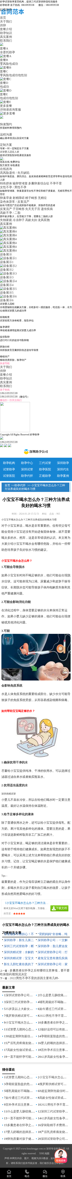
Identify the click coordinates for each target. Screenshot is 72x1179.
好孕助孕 (6, 9)
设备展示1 (7, 262)
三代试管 (45, 463)
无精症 (42, 197)
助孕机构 (9, 463)
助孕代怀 (27, 475)
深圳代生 (63, 469)
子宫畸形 (19, 209)
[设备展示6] (8, 296)
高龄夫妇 (31, 220)
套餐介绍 (6, 29)
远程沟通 (6, 134)
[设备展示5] (8, 288)
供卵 (3, 25)
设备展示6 (7, 300)
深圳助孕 (63, 463)
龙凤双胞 (44, 220)
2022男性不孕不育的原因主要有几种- (34, 978)
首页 (3, 17)
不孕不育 (56, 183)
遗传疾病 (47, 209)
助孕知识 (6, 33)
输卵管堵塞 (20, 183)
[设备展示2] (8, 265)
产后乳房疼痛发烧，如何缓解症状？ (31, 1043)
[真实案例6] (8, 227)
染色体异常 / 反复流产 (15, 201)
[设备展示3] (8, 273)
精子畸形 (31, 197)
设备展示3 (7, 277)
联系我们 (6, 40)
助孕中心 (27, 463)
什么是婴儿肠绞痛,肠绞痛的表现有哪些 (33, 1111)
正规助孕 (45, 475)
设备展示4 (7, 285)
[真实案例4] (8, 231)
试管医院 (9, 475)
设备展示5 (7, 292)
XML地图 (44, 1153)
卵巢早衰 (6, 197)
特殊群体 (6, 183)
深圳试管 (27, 469)
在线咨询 (6, 169)
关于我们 (6, 21)
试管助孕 (9, 469)
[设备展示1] (8, 258)
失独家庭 (6, 220)
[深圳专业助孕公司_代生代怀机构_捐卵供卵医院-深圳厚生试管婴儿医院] (36, 453)
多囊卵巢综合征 (38, 183)
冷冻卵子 (19, 220)
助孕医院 (45, 469)
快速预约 (6, 124)
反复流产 (6, 209)
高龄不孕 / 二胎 (10, 212)
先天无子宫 (32, 209)
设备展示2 (7, 269)
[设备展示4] (8, 281)
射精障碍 (19, 197)
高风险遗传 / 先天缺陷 (15, 172)
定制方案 (6, 144)
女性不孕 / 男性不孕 (13, 187)
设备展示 (6, 254)
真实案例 (6, 36)
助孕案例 (63, 475)
